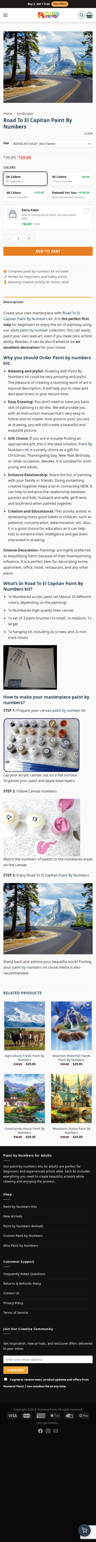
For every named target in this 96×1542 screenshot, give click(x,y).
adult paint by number (29, 330)
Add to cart (47, 251)
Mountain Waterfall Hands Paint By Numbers (71, 1058)
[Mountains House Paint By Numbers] (71, 1098)
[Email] (55, 1430)
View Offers (59, 3)
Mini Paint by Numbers (20, 1245)
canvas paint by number (60, 710)
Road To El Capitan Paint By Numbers (43, 586)
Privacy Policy (13, 1303)
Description (13, 302)
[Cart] (89, 15)
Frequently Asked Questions (24, 1274)
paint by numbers (27, 967)
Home (7, 113)
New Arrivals (12, 1216)
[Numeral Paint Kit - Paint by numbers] (48, 15)
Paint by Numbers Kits (20, 1206)
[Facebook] (40, 1430)
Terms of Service (15, 1312)
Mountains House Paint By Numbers (71, 1130)
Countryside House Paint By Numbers (24, 1130)
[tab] (48, 302)
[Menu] (8, 15)
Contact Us (11, 1293)
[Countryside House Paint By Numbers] (24, 1098)
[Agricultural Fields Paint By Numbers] (24, 1026)
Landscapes (25, 113)
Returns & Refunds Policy (22, 1283)
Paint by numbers (72, 358)
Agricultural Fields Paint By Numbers (24, 1058)
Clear (88, 133)
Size (6, 143)
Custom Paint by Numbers (23, 1236)
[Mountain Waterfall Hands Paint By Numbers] (71, 1026)
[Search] (81, 15)
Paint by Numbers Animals (23, 1226)
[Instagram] (48, 1430)
